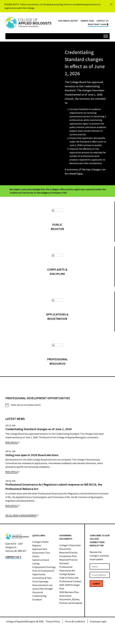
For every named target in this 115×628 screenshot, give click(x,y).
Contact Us (102, 21)
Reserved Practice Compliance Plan (68, 554)
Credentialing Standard (39, 597)
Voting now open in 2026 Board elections (31, 455)
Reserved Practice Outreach (68, 561)
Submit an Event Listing (40, 561)
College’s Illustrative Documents (70, 547)
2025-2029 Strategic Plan (69, 586)
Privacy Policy (53, 621)
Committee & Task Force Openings (42, 579)
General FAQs (87, 21)
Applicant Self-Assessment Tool (41, 551)
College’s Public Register (40, 543)
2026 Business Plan (69, 592)
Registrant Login (97, 24)
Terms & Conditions (75, 621)
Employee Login (98, 621)
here (80, 173)
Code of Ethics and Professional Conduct (70, 579)
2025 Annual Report (68, 21)
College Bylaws (67, 574)
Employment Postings (44, 567)
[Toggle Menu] (105, 36)
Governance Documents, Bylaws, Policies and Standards (70, 599)
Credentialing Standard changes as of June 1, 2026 (38, 429)
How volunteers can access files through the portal (42, 589)
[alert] (57, 405)
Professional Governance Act (67, 568)
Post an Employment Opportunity (43, 572)
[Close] (111, 4)
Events (35, 556)
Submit (96, 583)
